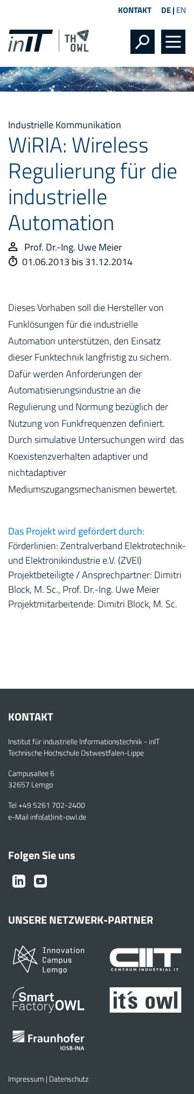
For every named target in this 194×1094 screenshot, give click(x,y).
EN (181, 10)
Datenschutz (68, 1079)
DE (166, 10)
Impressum (26, 1079)
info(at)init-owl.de (58, 817)
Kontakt (134, 10)
